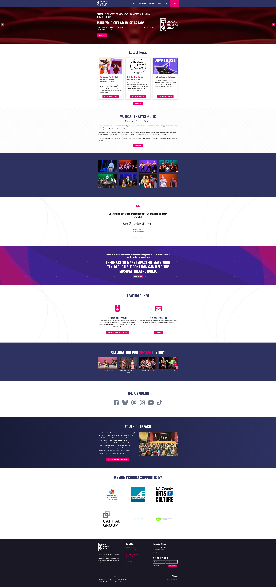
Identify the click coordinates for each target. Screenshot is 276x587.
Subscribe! (172, 566)
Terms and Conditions (131, 559)
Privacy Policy (129, 556)
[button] (136, 3)
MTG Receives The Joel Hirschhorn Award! (135, 78)
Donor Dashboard (130, 547)
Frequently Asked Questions (133, 549)
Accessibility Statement (132, 554)
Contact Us (129, 561)
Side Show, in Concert (159, 552)
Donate (102, 35)
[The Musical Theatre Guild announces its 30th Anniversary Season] (110, 66)
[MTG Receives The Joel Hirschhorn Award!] (138, 66)
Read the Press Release (110, 96)
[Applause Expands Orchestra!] (165, 66)
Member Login (129, 552)
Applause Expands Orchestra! (165, 77)
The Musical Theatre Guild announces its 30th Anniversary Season (109, 79)
